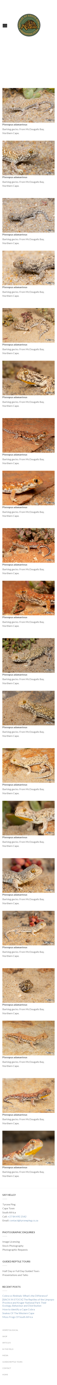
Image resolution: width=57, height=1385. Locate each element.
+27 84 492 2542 (17, 1216)
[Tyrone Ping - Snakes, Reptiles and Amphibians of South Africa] (28, 24)
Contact (6, 1368)
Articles (6, 1343)
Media (5, 1355)
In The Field (7, 1349)
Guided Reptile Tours (12, 1362)
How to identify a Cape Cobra (18, 1309)
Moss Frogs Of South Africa (17, 1316)
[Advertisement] (28, 66)
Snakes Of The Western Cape (18, 1313)
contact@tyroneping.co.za (24, 1220)
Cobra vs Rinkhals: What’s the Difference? (25, 1295)
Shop (4, 1336)
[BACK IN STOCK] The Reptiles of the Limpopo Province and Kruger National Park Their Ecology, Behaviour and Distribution (28, 1302)
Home (5, 1375)
